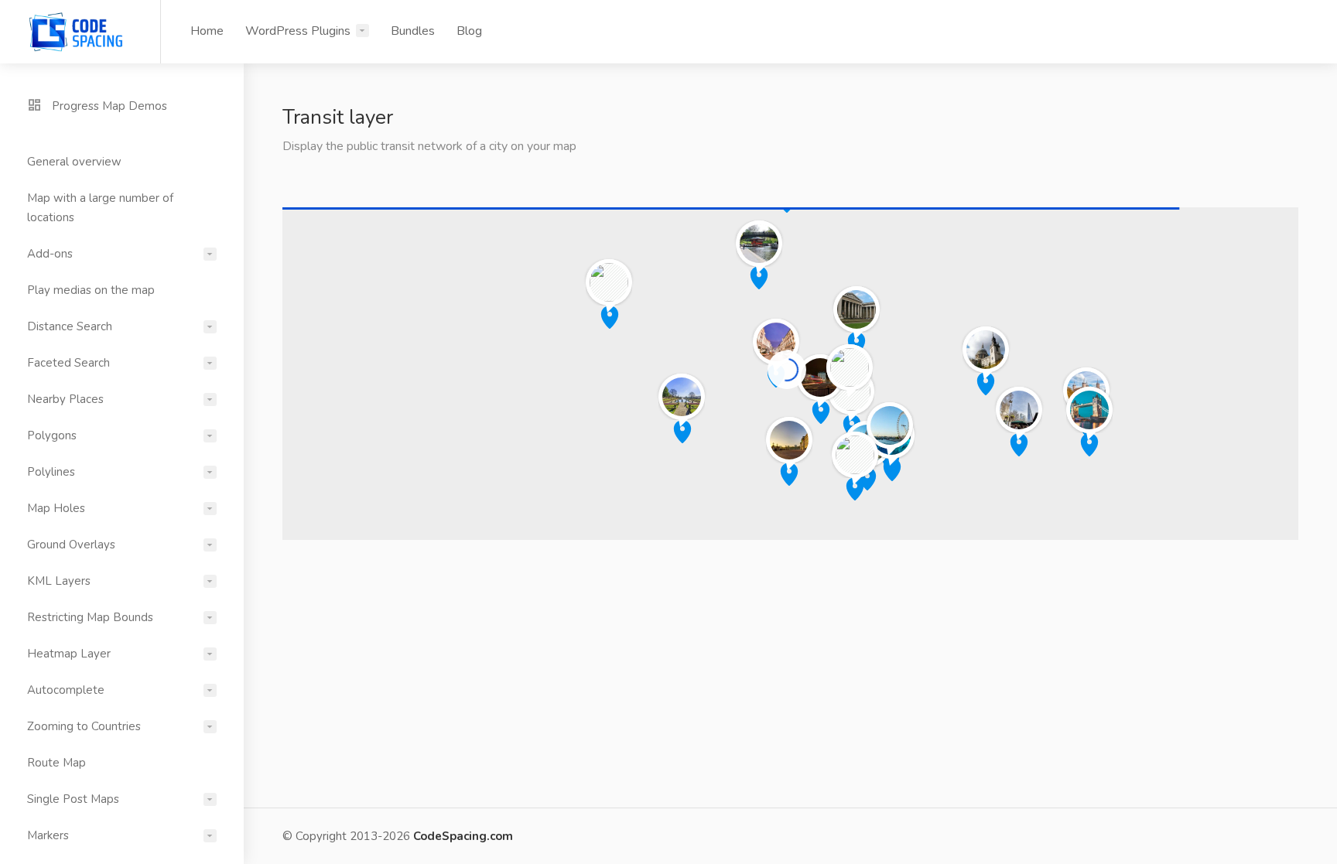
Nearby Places (65, 399)
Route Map (56, 762)
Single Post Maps (73, 799)
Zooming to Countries (84, 726)
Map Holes (56, 508)
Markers (48, 835)
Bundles (413, 30)
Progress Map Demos (108, 106)
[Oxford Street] (776, 340)
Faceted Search (68, 363)
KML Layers (59, 581)
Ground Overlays (71, 544)
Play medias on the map (91, 290)
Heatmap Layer (69, 653)
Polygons (52, 435)
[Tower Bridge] (1089, 408)
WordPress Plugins (297, 30)
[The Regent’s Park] (759, 242)
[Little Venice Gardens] (609, 281)
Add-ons (50, 253)
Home (207, 30)
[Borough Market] (1019, 408)
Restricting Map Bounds (90, 617)
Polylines (51, 472)
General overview (74, 161)
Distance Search (69, 326)
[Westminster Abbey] (855, 453)
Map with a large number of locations (100, 207)
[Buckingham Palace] (789, 439)
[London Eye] (889, 424)
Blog (469, 30)
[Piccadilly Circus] (820, 376)
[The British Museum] (856, 308)
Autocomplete (65, 690)
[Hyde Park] (681, 395)
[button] (867, 478)
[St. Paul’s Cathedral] (985, 348)
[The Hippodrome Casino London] (849, 366)
